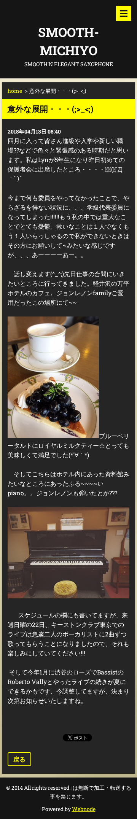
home (15, 90)
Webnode (84, 809)
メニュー (123, 13)
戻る (19, 759)
